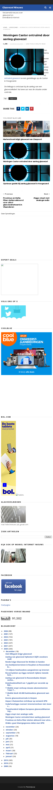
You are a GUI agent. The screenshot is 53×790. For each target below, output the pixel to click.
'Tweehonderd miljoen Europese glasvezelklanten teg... (27, 710)
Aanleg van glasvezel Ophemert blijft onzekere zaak (26, 658)
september (11, 733)
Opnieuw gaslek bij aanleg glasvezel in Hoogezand (26, 183)
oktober (9, 730)
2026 (6, 631)
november (10, 727)
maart (9, 750)
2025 (6, 634)
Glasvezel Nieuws (12, 7)
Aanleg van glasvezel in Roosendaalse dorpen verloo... (25, 679)
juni (7, 741)
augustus (10, 736)
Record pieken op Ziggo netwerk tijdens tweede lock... (26, 674)
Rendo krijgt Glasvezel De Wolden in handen (25, 662)
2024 (6, 637)
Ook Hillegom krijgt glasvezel (18, 654)
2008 (6, 766)
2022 (6, 643)
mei (8, 744)
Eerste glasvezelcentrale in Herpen (21, 698)
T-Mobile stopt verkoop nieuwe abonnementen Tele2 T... (26, 689)
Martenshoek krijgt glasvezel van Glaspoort (22, 139)
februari (10, 753)
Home (5, 27)
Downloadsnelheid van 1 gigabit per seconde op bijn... (26, 684)
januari (9, 756)
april (8, 747)
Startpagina (5, 605)
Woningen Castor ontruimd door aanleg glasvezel (25, 161)
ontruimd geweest (12, 78)
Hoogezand (13, 27)
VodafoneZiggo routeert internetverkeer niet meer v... (28, 705)
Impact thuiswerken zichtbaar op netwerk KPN (26, 701)
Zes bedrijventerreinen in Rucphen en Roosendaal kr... (27, 666)
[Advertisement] (19, 394)
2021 (6, 646)
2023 (6, 640)
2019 (6, 760)
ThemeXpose (30, 787)
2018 (6, 763)
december (10, 651)
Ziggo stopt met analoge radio (19, 714)
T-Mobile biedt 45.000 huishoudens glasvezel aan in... (27, 694)
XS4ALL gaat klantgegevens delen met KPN (24, 723)
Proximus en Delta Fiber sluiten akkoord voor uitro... (28, 720)
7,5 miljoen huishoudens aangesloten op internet (27, 670)
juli (7, 739)
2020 (6, 649)
